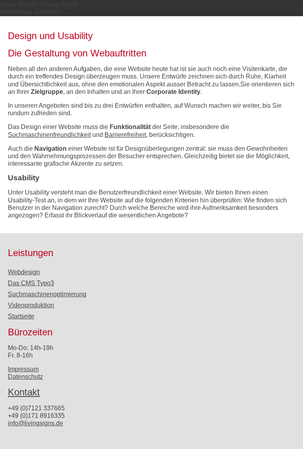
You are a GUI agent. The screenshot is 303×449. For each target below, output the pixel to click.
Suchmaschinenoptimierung (47, 294)
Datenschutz (25, 376)
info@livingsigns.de (35, 423)
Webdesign (24, 272)
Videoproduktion (31, 305)
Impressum (23, 369)
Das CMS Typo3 (31, 283)
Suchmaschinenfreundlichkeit (49, 134)
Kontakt (24, 392)
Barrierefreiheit (125, 134)
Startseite (21, 316)
